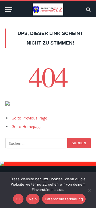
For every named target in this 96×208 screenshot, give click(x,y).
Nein (33, 199)
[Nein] (89, 190)
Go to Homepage (26, 126)
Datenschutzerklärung (64, 199)
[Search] (88, 9)
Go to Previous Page (29, 118)
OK (18, 199)
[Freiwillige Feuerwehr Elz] (48, 9)
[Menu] (8, 9)
